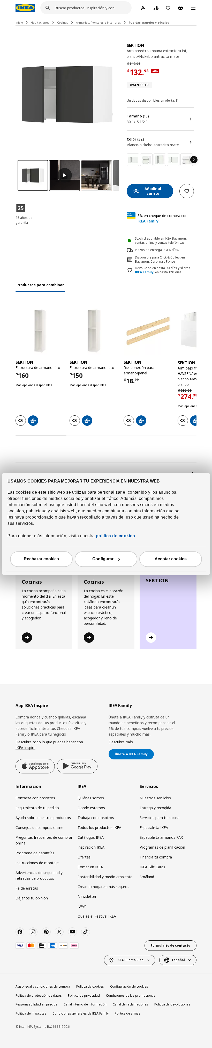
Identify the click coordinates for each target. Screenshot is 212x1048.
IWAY (82, 906)
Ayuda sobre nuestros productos (43, 817)
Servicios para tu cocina (159, 817)
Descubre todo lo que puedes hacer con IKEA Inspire (49, 744)
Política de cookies (90, 986)
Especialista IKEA (154, 827)
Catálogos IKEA (91, 837)
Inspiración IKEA (91, 847)
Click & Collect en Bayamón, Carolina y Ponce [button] (160, 259)
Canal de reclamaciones (130, 1004)
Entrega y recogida (155, 807)
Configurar (102, 559)
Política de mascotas (31, 1013)
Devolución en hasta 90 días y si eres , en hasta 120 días (162, 270)
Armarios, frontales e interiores (98, 22)
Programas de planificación (162, 847)
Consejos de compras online (39, 827)
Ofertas (84, 857)
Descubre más (121, 741)
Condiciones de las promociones (130, 995)
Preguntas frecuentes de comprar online (44, 840)
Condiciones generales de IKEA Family (80, 1013)
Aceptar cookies (171, 559)
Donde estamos (91, 807)
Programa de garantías (35, 852)
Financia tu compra (156, 857)
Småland (147, 876)
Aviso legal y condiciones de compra (43, 986)
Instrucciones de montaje (37, 862)
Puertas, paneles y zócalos (149, 22)
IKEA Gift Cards (152, 866)
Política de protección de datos (39, 995)
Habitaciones (40, 22)
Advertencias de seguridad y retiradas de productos (39, 875)
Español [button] (178, 960)
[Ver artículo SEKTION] (40, 330)
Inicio (19, 22)
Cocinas (62, 22)
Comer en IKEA (90, 866)
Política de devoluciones (172, 1004)
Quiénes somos (91, 797)
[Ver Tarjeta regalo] (42, 945)
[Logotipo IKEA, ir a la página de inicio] (25, 8)
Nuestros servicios (155, 797)
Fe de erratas (27, 888)
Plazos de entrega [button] (148, 250)
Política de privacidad (84, 995)
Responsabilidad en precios (36, 1004)
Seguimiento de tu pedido (37, 807)
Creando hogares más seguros (103, 886)
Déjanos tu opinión (32, 898)
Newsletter (87, 896)
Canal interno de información (85, 1004)
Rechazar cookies (41, 559)
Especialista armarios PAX (161, 837)
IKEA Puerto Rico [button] (130, 960)
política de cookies (115, 536)
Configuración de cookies (129, 986)
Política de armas (127, 1013)
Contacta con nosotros (35, 797)
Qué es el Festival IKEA (97, 916)
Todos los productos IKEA (99, 827)
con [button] (162, 218)
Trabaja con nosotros (96, 817)
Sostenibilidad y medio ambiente (105, 876)
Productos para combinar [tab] (40, 284)
